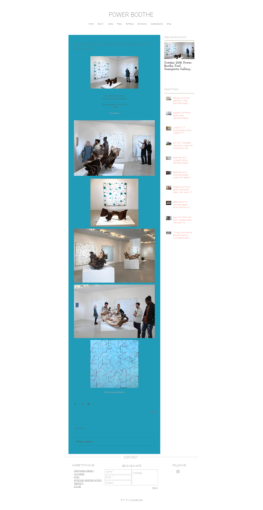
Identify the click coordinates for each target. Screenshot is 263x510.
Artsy (77, 477)
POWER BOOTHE (131, 14)
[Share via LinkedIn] (88, 403)
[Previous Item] (168, 50)
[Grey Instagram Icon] (178, 471)
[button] (119, 24)
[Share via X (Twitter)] (82, 403)
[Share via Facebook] (75, 403)
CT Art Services (136, 500)
